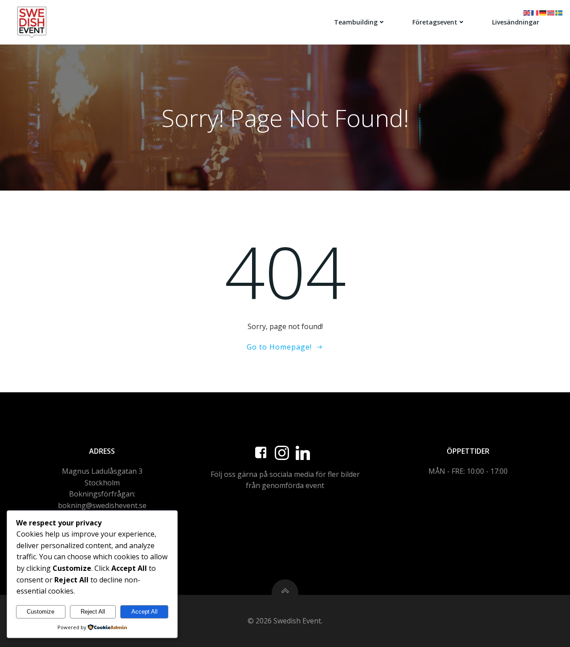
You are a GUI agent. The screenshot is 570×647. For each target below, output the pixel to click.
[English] (527, 12)
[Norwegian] (551, 12)
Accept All (144, 611)
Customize (40, 611)
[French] (535, 12)
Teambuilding (356, 22)
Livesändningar (515, 22)
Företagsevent (434, 22)
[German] (543, 12)
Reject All (93, 611)
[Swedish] (559, 12)
